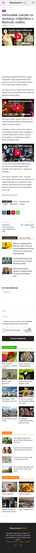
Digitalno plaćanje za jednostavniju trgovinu (9, 510)
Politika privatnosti (12, 542)
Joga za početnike (8, 494)
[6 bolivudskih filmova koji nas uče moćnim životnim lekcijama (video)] (7, 260)
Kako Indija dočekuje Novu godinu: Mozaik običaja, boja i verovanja (23, 440)
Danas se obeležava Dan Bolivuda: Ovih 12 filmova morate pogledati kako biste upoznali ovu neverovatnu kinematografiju (23, 248)
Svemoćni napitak (24, 494)
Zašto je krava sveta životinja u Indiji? (25, 382)
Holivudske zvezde (24, 201)
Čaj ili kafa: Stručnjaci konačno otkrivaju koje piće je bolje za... (23, 449)
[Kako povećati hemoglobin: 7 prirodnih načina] (9, 357)
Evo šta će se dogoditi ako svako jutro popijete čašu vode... (26, 401)
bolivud (15, 201)
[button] (3, 2)
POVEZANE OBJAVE (9, 238)
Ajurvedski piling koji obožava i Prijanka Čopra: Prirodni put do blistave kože (22, 272)
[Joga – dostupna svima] (26, 502)
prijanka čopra (14, 204)
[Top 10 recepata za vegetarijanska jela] (26, 357)
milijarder (5, 204)
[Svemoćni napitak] (26, 487)
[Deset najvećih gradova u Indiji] (9, 411)
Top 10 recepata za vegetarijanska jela (25, 365)
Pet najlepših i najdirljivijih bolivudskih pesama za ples (26, 421)
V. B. (5, 25)
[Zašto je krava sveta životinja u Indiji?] (26, 374)
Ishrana (4, 361)
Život (10, 7)
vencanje (22, 204)
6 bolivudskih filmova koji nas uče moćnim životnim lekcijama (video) (22, 261)
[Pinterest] (13, 213)
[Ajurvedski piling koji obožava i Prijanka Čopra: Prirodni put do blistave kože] (7, 270)
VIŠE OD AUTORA (24, 238)
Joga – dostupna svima (26, 509)
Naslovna (4, 7)
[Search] (33, 2)
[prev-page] (3, 281)
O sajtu (21, 542)
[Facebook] (4, 213)
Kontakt (27, 542)
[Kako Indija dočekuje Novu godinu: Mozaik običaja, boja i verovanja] (7, 440)
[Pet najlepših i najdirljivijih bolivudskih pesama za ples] (26, 411)
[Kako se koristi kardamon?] (9, 374)
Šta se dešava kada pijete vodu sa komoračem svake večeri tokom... (23, 469)
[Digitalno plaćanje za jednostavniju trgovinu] (9, 502)
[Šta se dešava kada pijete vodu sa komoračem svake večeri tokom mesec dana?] (7, 469)
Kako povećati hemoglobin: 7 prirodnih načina (9, 366)
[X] (9, 213)
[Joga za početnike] (9, 487)
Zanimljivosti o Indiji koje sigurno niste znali (9, 400)
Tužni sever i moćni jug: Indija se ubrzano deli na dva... (23, 458)
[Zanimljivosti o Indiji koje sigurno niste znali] (9, 392)
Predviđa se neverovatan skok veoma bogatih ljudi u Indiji (9, 228)
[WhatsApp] (18, 213)
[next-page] (6, 281)
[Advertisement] (18, 60)
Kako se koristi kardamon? (6, 382)
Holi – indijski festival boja (27, 226)
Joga (4, 491)
